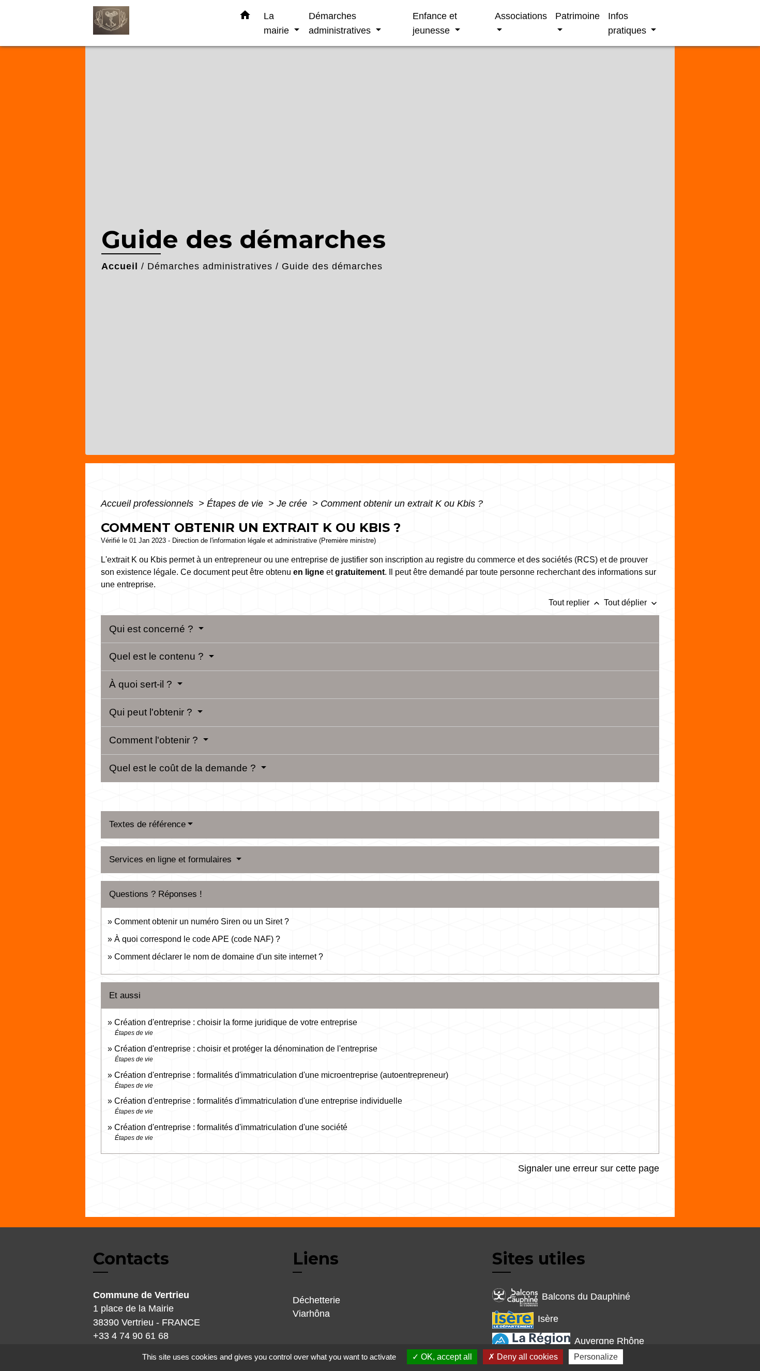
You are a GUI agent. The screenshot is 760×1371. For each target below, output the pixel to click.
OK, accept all (445, 1356)
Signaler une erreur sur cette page (588, 1168)
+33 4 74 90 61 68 (131, 1336)
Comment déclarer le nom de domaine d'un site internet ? (218, 956)
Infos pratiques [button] (628, 23)
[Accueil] (157, 23)
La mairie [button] (278, 23)
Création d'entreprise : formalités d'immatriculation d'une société (230, 1127)
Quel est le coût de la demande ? (184, 768)
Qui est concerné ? (152, 628)
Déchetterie (316, 1300)
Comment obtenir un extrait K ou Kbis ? (402, 503)
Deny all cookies (526, 1356)
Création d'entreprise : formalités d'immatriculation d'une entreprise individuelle (258, 1100)
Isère (548, 1319)
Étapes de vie (236, 503)
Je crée (293, 503)
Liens (316, 1258)
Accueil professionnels (148, 503)
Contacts (131, 1259)
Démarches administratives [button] (341, 23)
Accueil (119, 266)
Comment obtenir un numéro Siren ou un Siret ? (201, 921)
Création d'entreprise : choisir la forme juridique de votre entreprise (235, 1022)
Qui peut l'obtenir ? (152, 712)
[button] (245, 17)
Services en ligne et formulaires (171, 859)
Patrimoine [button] (577, 15)
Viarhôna (311, 1313)
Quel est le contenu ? (157, 656)
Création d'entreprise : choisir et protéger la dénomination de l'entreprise (245, 1048)
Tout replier (575, 602)
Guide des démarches (332, 266)
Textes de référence (147, 824)
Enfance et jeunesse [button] (435, 23)
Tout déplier (631, 602)
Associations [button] (521, 15)
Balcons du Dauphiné (586, 1296)
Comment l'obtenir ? (155, 740)
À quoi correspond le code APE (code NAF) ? (197, 939)
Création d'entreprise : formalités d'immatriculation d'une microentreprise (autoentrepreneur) (281, 1075)
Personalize (596, 1356)
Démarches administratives (209, 266)
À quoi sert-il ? (142, 684)
